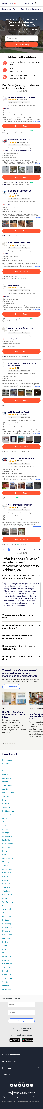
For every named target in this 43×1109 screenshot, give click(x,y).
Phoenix (5, 764)
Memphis (6, 938)
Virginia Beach (8, 978)
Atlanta (5, 829)
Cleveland (6, 909)
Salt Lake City (8, 967)
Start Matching (21, 44)
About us (6, 1075)
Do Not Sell (23, 1092)
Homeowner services (11, 1055)
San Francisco (8, 793)
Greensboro (7, 895)
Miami (4, 818)
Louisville (6, 840)
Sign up (21, 1021)
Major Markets (10, 754)
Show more (37, 121)
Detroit (5, 855)
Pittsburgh (6, 931)
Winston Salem (8, 902)
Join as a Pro (29, 3)
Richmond (6, 975)
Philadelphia (7, 927)
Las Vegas (6, 876)
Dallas (4, 949)
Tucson (5, 767)
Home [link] (4, 9)
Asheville (6, 887)
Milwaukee (6, 989)
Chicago (5, 833)
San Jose (6, 796)
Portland (6, 920)
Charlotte (6, 891)
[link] (21, 101)
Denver (5, 800)
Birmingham (7, 760)
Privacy (10, 1092)
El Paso (5, 953)
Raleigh (5, 898)
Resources (6, 1068)
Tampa (5, 825)
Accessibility (31, 1093)
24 (34, 550)
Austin (4, 946)
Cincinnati (6, 906)
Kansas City (7, 869)
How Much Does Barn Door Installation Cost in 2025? (13, 714)
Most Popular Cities (10, 998)
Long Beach (7, 774)
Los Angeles (7, 778)
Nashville (6, 942)
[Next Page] (39, 549)
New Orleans (7, 844)
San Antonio (7, 964)
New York (6, 884)
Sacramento (7, 785)
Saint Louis (6, 873)
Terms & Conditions (34, 1097)
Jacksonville (7, 815)
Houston (5, 960)
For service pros (9, 1061)
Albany (5, 880)
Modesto (6, 782)
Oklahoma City (8, 916)
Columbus (6, 913)
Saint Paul (6, 865)
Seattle (5, 982)
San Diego (6, 789)
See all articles (11, 687)
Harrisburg (6, 924)
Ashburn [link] (16, 9)
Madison (5, 986)
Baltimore (6, 847)
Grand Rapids (8, 858)
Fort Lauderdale (9, 811)
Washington (7, 807)
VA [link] (10, 9)
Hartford (5, 804)
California (16, 1092)
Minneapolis (7, 862)
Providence (7, 935)
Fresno (5, 771)
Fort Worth (6, 956)
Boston (5, 851)
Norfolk (5, 971)
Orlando (5, 822)
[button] (5, 169)
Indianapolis (7, 836)
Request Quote (21, 126)
